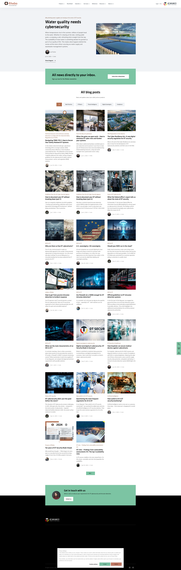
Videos (108, 544)
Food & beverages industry (66, 544)
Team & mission (95, 532)
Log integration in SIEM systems (82, 537)
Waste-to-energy (64, 534)
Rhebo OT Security (49, 532)
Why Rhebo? (94, 534)
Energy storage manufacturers (67, 537)
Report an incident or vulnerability (126, 537)
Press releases (94, 539)
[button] (62, 3)
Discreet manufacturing (65, 542)
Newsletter (94, 544)
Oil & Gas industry (64, 547)
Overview (62, 532)
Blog (108, 539)
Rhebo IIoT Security (49, 534)
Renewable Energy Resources (67, 539)
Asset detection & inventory (81, 534)
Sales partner (94, 547)
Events (108, 542)
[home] (11, 4)
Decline (116, 564)
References (94, 3)
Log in (157, 3)
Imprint (123, 541)
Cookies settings (93, 564)
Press (93, 542)
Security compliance (80, 539)
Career (93, 537)
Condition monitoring (80, 547)
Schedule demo (125, 532)
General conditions (126, 546)
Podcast (108, 534)
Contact (124, 534)
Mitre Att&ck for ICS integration (82, 542)
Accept (104, 564)
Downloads (109, 547)
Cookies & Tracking (126, 548)
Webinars (109, 537)
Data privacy (124, 543)
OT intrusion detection (80, 532)
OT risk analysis (79, 544)
